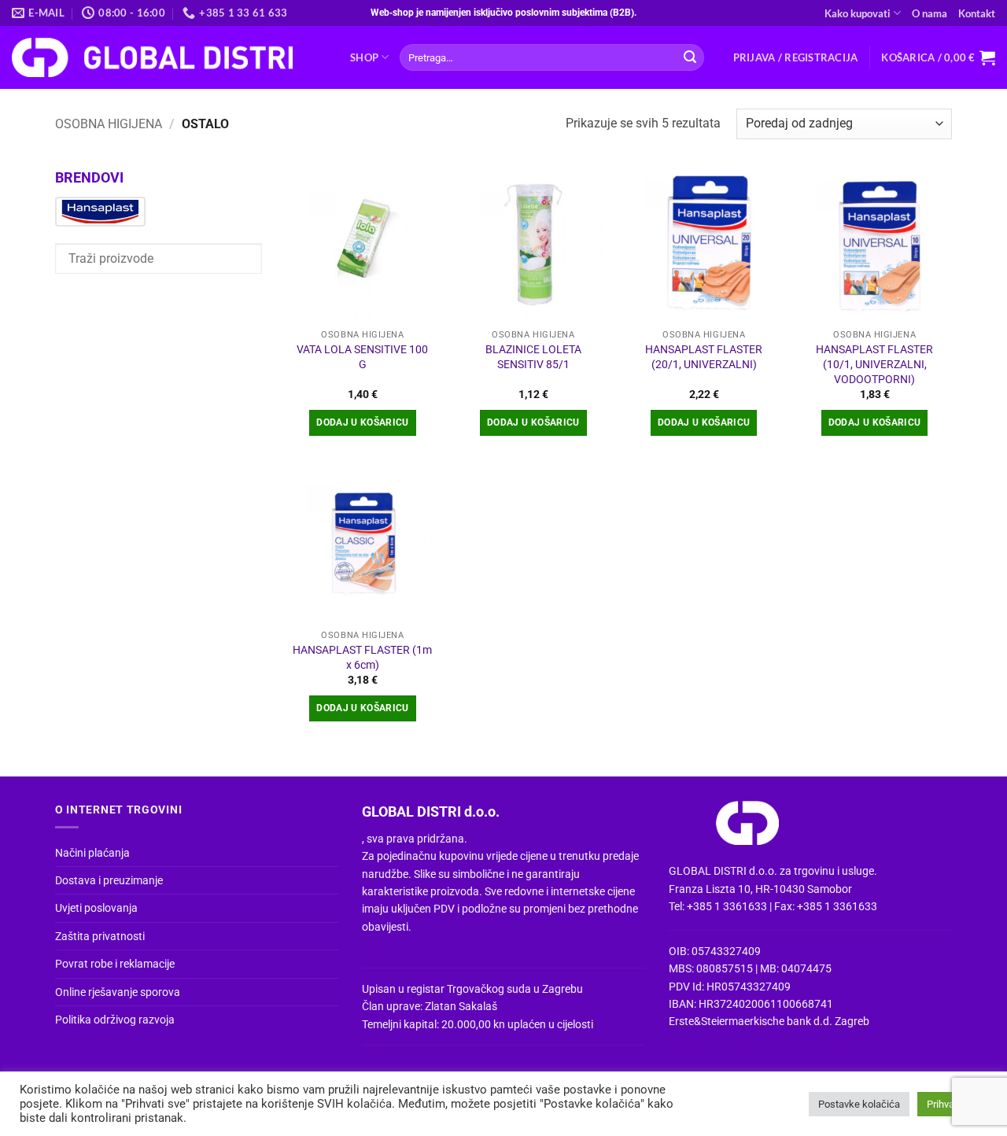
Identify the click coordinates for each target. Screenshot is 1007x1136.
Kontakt (976, 13)
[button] (795, 57)
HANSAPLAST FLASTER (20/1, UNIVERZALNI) (703, 357)
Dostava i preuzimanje (109, 880)
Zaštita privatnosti (100, 936)
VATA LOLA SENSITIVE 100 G (362, 357)
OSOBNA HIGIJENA (108, 123)
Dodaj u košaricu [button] (362, 422)
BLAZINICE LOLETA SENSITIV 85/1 (533, 357)
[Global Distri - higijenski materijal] (169, 57)
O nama (929, 13)
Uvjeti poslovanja (96, 908)
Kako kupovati (857, 13)
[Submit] (690, 57)
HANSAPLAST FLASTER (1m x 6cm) (362, 658)
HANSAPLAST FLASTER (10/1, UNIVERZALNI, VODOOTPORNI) (874, 364)
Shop (364, 57)
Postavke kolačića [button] (859, 1104)
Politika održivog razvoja (115, 1019)
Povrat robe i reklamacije (115, 963)
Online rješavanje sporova (117, 992)
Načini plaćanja (92, 852)
